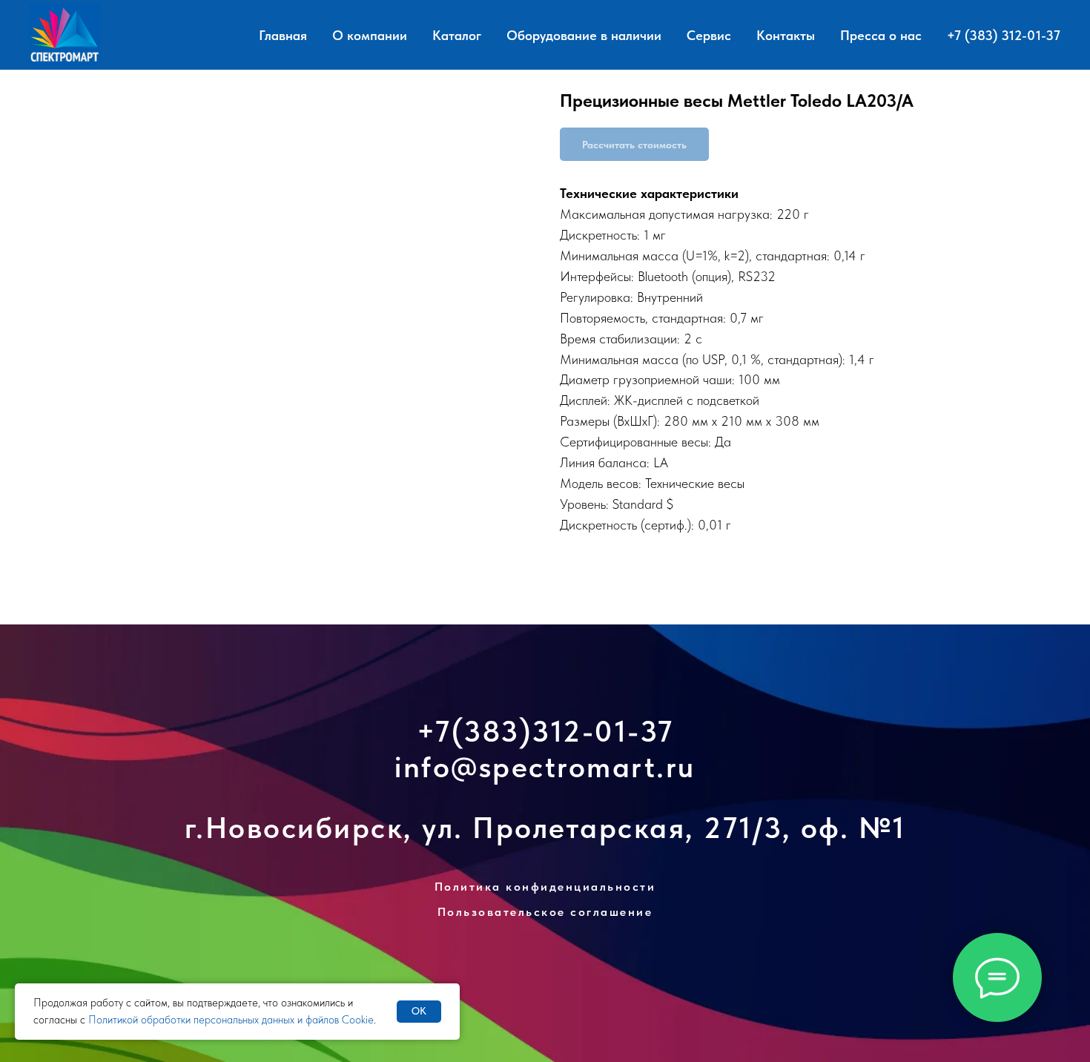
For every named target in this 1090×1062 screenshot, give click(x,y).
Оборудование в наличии (583, 35)
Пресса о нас (881, 35)
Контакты (785, 35)
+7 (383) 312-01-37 (1003, 35)
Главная (283, 35)
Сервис (709, 35)
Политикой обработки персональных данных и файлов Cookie (231, 1019)
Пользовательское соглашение (545, 912)
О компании (369, 35)
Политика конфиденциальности (545, 887)
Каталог (456, 35)
